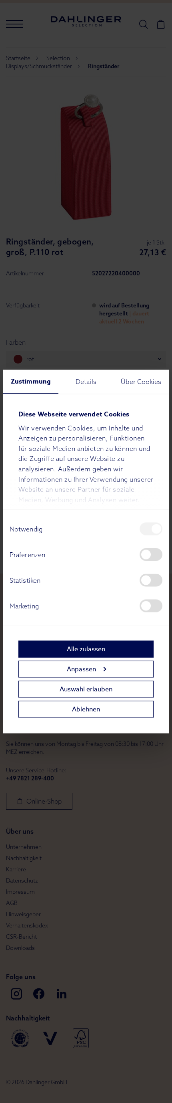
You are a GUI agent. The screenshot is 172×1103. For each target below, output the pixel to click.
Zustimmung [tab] (31, 381)
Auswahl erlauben (86, 689)
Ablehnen (86, 709)
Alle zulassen (86, 649)
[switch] (151, 554)
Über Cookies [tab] (141, 382)
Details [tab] (86, 382)
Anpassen (81, 669)
